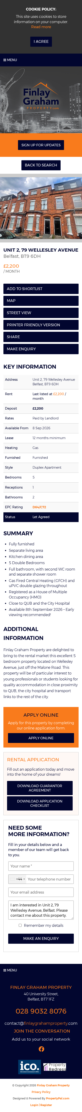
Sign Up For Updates (41, 145)
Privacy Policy (41, 1092)
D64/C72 (39, 507)
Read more (41, 27)
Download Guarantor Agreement (39, 788)
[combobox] (17, 879)
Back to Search (41, 165)
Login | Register (41, 1105)
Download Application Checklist (39, 803)
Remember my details (43, 925)
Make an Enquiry (41, 938)
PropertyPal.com (57, 1098)
